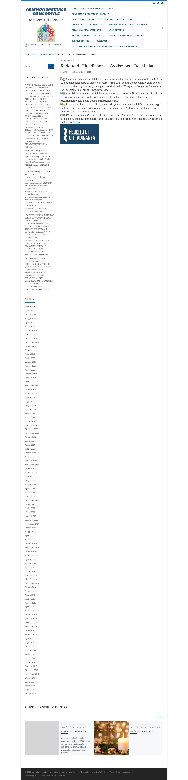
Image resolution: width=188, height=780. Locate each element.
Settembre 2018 (32, 591)
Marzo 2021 (30, 512)
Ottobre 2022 (30, 468)
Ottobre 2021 (30, 504)
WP (36, 776)
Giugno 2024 (30, 405)
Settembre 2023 (32, 441)
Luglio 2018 (30, 599)
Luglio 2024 (30, 401)
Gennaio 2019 (31, 575)
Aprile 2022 (30, 488)
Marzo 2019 (30, 567)
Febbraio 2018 (31, 614)
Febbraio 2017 (31, 662)
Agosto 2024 (30, 397)
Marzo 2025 (30, 370)
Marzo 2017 (30, 658)
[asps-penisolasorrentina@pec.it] (154, 3)
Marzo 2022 (30, 492)
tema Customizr (58, 776)
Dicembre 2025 (31, 338)
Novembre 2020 (32, 524)
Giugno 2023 (30, 453)
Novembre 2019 (32, 547)
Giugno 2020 (30, 528)
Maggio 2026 (30, 318)
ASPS (65, 72)
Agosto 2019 (30, 559)
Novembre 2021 (32, 500)
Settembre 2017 (32, 634)
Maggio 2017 (30, 650)
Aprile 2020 (30, 535)
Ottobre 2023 (30, 437)
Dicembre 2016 (31, 670)
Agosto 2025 (30, 354)
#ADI (76, 122)
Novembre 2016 (32, 674)
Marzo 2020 (30, 539)
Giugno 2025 (30, 362)
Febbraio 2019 (31, 571)
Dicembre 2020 (31, 520)
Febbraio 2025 (31, 374)
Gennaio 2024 (31, 425)
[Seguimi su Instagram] (162, 3)
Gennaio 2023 (31, 460)
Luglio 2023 (30, 449)
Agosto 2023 (30, 445)
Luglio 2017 (30, 642)
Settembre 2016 (32, 682)
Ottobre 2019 (30, 551)
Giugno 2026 (30, 314)
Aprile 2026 (30, 322)
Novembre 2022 (32, 464)
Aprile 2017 (30, 654)
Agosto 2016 (30, 686)
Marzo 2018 (30, 611)
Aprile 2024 (30, 413)
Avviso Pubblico (38, 191)
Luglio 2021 (30, 508)
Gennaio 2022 (31, 496)
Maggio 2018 (30, 603)
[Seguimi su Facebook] (158, 3)
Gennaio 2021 (31, 516)
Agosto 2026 (30, 306)
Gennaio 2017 (31, 666)
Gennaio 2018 (31, 618)
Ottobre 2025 (30, 346)
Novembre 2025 (32, 342)
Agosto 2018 (30, 595)
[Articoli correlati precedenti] (154, 714)
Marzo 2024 (30, 417)
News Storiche (46, 54)
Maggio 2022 (30, 484)
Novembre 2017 (32, 626)
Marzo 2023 (30, 456)
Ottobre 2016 (30, 678)
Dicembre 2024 (31, 381)
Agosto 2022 (30, 476)
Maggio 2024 (30, 409)
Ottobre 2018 (30, 587)
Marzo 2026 (30, 326)
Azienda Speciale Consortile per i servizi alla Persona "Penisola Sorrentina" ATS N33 (70, 772)
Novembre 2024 (32, 385)
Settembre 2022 (32, 472)
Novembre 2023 (32, 433)
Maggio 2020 (30, 532)
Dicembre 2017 (31, 622)
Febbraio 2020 (31, 543)
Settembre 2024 (32, 393)
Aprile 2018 (30, 607)
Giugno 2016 (30, 693)
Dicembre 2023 (31, 429)
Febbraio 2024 (31, 421)
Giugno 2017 (30, 646)
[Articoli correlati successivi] (160, 714)
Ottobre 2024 (30, 389)
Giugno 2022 (30, 480)
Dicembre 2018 (31, 579)
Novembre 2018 (32, 583)
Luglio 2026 (30, 310)
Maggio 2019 (30, 563)
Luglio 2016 (30, 690)
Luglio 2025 (30, 358)
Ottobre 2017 (30, 630)
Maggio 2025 (30, 366)
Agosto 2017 (30, 638)
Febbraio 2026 (31, 330)
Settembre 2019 (32, 555)
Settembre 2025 (32, 350)
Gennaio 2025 (31, 377)
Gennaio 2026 (31, 334)
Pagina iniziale (31, 54)
